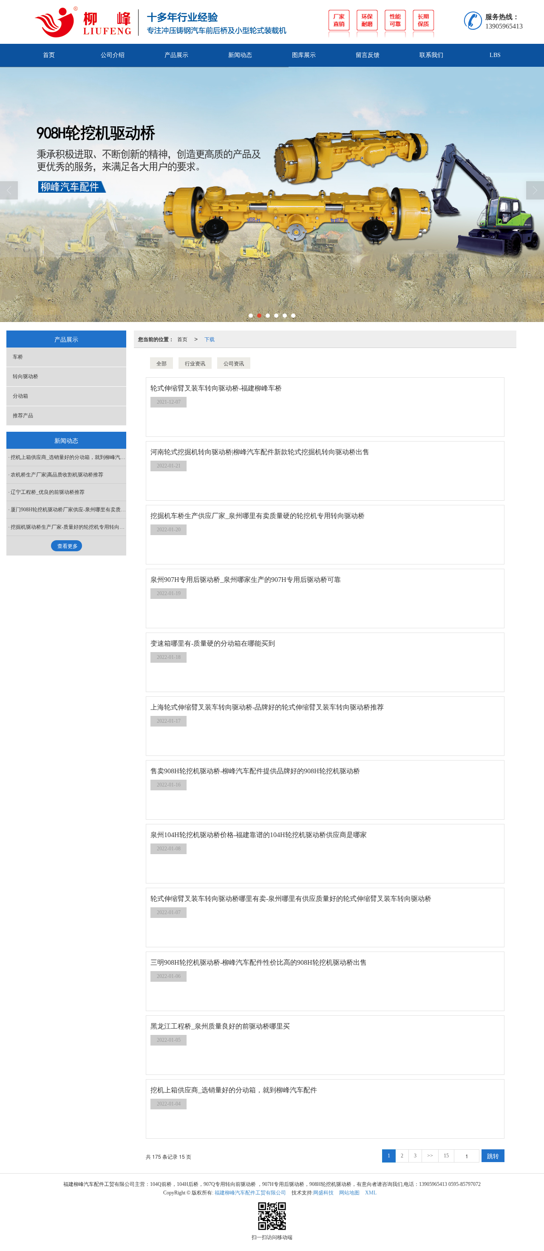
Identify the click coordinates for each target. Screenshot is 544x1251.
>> (430, 1156)
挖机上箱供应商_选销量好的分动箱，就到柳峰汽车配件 (68, 457)
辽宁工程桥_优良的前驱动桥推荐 (48, 492)
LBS (495, 55)
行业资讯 (195, 363)
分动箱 (20, 396)
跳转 (493, 1155)
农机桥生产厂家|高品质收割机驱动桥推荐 (57, 475)
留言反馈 (368, 55)
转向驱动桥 (25, 376)
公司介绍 (113, 55)
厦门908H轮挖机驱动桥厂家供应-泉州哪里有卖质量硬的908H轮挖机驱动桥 (68, 510)
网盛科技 (323, 1193)
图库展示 (304, 55)
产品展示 (176, 55)
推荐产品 (23, 416)
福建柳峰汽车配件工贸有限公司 (250, 1193)
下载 (209, 338)
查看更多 (67, 546)
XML (371, 1193)
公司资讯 (234, 363)
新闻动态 (240, 55)
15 (446, 1156)
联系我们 (431, 55)
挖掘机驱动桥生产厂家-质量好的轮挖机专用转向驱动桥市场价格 (68, 527)
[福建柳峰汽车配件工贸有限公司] (250, 22)
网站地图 (349, 1193)
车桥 (18, 357)
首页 (49, 55)
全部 (161, 363)
